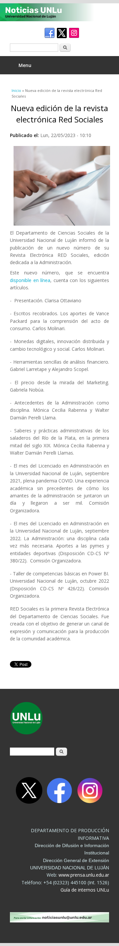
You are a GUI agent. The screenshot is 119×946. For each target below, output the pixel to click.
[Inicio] (54, 12)
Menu (25, 65)
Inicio (16, 90)
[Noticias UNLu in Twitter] (62, 33)
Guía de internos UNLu (84, 890)
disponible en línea (30, 280)
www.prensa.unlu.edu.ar (84, 875)
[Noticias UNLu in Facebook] (49, 33)
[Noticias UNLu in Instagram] (74, 33)
